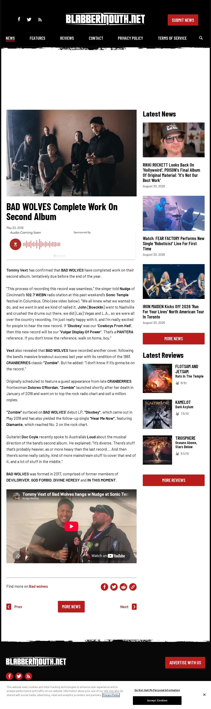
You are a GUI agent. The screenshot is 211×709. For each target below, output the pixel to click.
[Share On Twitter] (114, 587)
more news (173, 338)
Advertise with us (185, 662)
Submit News (183, 20)
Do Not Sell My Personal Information (157, 690)
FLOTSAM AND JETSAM (186, 368)
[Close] (204, 694)
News (10, 38)
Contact (96, 38)
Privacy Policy (130, 38)
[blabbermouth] (105, 23)
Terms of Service (172, 38)
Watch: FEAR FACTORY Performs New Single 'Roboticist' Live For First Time (174, 243)
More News (71, 606)
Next (124, 606)
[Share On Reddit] (123, 587)
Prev (18, 606)
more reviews (173, 480)
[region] (105, 695)
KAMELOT (183, 402)
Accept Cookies (157, 700)
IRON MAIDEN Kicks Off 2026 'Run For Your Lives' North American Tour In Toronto (173, 311)
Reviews (67, 38)
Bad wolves (38, 586)
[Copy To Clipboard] (133, 587)
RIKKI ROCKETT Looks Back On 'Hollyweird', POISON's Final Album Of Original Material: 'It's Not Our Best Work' (171, 172)
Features (37, 38)
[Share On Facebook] (104, 587)
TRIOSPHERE (185, 438)
